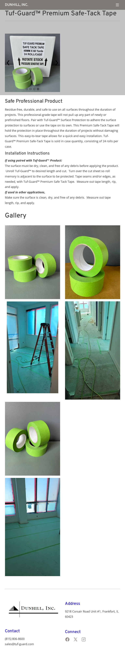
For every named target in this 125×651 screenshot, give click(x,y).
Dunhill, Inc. (16, 5)
